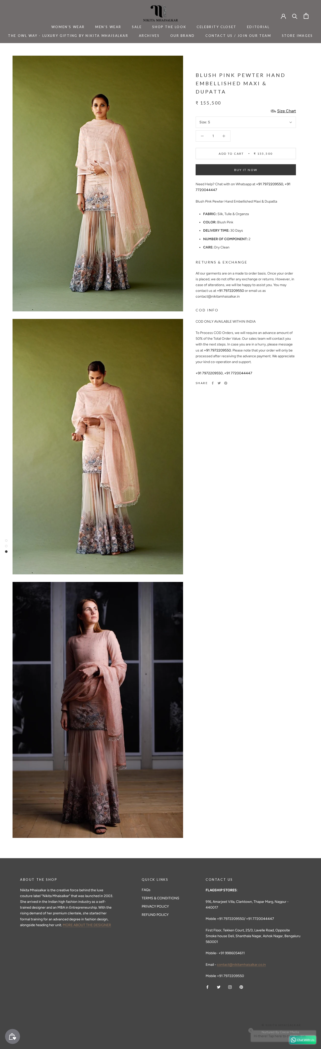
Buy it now (246, 170)
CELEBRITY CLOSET (216, 27)
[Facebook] (212, 383)
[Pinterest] (225, 383)
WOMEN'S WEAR (68, 27)
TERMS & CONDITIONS (160, 898)
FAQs (146, 890)
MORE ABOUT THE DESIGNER (87, 925)
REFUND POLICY (155, 915)
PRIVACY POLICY (155, 906)
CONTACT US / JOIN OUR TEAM (238, 36)
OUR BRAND (182, 36)
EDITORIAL (258, 27)
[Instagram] (230, 987)
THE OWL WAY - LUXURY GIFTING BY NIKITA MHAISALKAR (68, 36)
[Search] (294, 16)
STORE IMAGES (297, 36)
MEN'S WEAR (108, 27)
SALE (137, 27)
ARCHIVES (149, 36)
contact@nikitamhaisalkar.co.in (241, 965)
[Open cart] (306, 16)
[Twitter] (219, 383)
